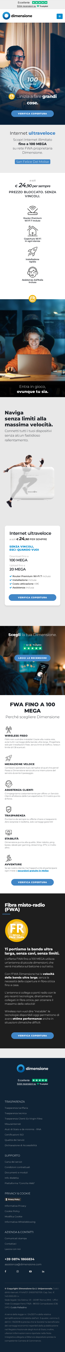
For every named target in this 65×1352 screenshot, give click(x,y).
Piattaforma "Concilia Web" (20, 1183)
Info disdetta (12, 1177)
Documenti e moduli (16, 1172)
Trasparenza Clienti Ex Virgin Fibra (23, 1118)
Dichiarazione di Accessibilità (21, 1145)
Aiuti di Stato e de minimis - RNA (23, 1129)
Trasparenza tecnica (16, 1113)
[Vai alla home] (32, 1068)
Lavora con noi (13, 1249)
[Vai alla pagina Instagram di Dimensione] (17, 1271)
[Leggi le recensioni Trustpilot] (32, 646)
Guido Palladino (19, 1307)
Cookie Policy (12, 1211)
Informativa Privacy (15, 1205)
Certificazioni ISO (14, 1134)
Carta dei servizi (13, 1161)
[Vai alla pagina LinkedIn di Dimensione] (42, 1271)
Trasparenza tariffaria (16, 1108)
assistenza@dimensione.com (23, 1264)
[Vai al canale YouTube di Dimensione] (30, 1271)
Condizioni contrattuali (17, 1167)
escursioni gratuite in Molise (33, 870)
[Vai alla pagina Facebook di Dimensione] (5, 1271)
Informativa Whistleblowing (20, 1221)
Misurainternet (13, 1124)
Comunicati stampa (16, 1238)
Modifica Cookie (13, 1216)
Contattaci (10, 1243)
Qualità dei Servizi (14, 1140)
